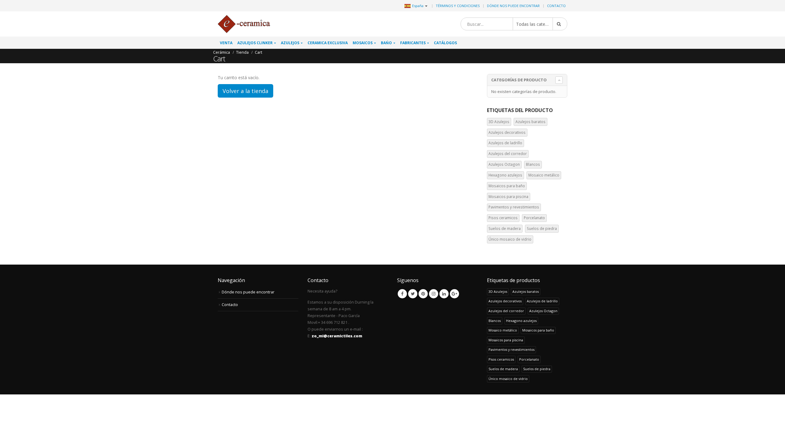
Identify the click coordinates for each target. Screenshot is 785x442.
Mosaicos (363, 42)
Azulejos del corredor (507, 153)
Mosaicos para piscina (508, 196)
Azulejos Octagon (504, 164)
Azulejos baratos (530, 121)
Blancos (533, 164)
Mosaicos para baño (506, 185)
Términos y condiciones (458, 5)
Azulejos (290, 42)
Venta (226, 42)
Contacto (556, 5)
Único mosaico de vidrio (509, 239)
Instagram (433, 293)
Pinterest (423, 293)
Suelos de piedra (542, 228)
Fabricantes (413, 42)
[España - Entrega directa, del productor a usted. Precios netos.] (244, 24)
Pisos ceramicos (503, 217)
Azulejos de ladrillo (505, 142)
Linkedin (444, 293)
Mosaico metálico (543, 175)
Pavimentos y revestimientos (513, 207)
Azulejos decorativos (507, 132)
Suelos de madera (504, 228)
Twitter (412, 293)
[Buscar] (560, 24)
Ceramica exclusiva (328, 42)
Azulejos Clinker (255, 42)
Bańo (386, 42)
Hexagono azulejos (505, 175)
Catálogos (445, 42)
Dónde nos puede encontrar (513, 5)
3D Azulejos (498, 121)
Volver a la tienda (245, 91)
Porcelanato (534, 217)
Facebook (402, 293)
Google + (454, 293)
